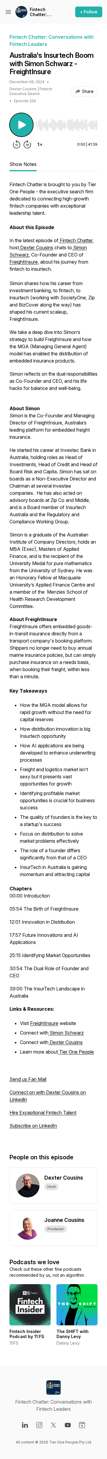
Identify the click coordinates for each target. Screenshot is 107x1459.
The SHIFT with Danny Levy (72, 1334)
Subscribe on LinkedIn (33, 1126)
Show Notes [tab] (23, 164)
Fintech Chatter (75, 240)
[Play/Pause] (21, 125)
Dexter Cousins (36, 248)
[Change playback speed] (40, 144)
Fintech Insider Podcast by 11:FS (27, 1334)
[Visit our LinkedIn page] (25, 1425)
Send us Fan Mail (28, 1079)
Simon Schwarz (66, 1033)
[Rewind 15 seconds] (16, 144)
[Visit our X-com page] (53, 1425)
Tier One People (76, 1052)
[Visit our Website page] (82, 1425)
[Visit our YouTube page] (68, 1425)
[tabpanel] (53, 661)
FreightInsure (24, 262)
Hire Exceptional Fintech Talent (43, 1113)
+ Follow (88, 11)
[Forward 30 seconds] (27, 144)
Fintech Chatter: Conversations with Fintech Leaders (45, 12)
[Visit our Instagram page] (39, 1425)
